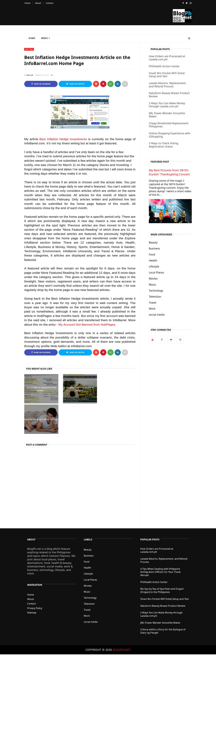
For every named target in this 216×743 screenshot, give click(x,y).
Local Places (156, 272)
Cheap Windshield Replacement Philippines (168, 124)
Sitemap (31, 612)
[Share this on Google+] (103, 84)
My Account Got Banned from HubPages (86, 324)
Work (152, 308)
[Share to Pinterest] (125, 84)
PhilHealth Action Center (164, 66)
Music (152, 284)
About (38, 3)
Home (27, 3)
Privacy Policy (34, 608)
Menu (44, 38)
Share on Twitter (76, 84)
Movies (153, 278)
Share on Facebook (41, 84)
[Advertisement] (88, 698)
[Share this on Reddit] (96, 84)
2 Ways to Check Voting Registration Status (163, 144)
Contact (49, 3)
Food (152, 254)
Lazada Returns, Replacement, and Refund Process (167, 84)
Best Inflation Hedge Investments (63, 139)
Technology (156, 290)
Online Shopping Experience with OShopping (169, 134)
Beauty (153, 242)
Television (155, 296)
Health (153, 260)
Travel (152, 302)
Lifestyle (154, 266)
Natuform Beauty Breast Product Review (169, 94)
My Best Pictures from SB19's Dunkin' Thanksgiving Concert (169, 172)
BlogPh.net (122, 649)
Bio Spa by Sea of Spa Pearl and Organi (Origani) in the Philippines (162, 590)
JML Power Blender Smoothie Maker (167, 114)
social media (157, 314)
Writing (29, 49)
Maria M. (30, 75)
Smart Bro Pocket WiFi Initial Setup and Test (167, 74)
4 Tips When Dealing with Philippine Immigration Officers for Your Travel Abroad (160, 572)
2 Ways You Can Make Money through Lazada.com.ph (167, 104)
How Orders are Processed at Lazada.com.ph (167, 57)
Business (154, 248)
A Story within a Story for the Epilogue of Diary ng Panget (163, 631)
